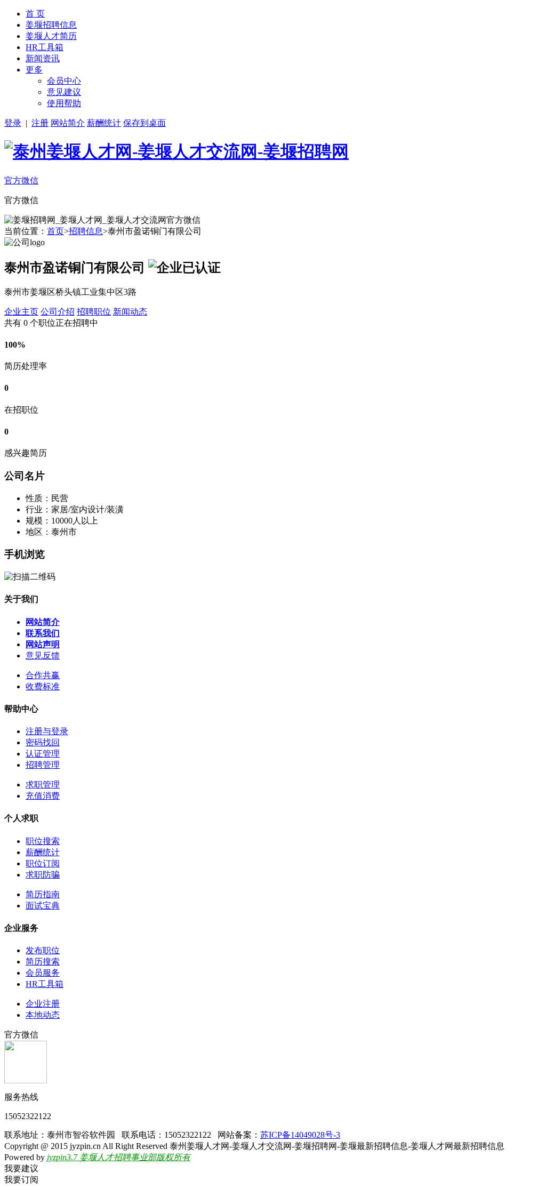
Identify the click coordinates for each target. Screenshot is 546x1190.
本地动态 (43, 1014)
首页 (55, 231)
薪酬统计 (104, 122)
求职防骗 (43, 874)
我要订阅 (21, 1179)
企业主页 (21, 311)
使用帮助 (64, 103)
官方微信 (21, 180)
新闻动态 (130, 311)
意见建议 (64, 92)
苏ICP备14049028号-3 (300, 1134)
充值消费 (43, 795)
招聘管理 (43, 764)
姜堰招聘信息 (51, 24)
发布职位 (43, 950)
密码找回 (43, 742)
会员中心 (64, 80)
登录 (12, 122)
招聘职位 (94, 311)
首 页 (35, 13)
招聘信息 (86, 231)
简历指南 (43, 894)
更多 (34, 69)
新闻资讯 (43, 58)
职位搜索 (43, 841)
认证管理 (43, 753)
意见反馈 (43, 655)
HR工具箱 (44, 47)
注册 (40, 122)
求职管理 (43, 784)
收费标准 (43, 686)
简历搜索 (43, 961)
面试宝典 (43, 905)
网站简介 (68, 122)
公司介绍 (58, 311)
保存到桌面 (144, 122)
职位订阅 (43, 863)
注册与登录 (47, 731)
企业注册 (43, 1003)
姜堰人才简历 (51, 36)
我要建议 (21, 1168)
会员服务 (43, 972)
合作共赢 (43, 675)
